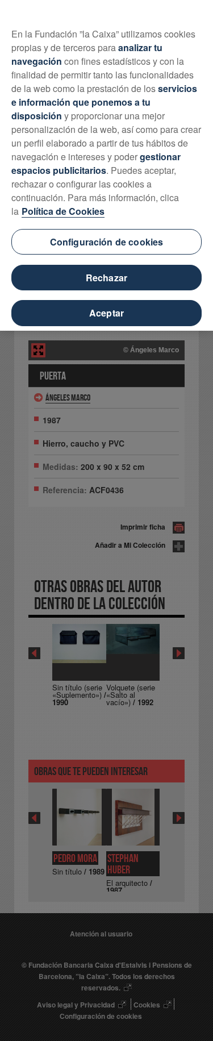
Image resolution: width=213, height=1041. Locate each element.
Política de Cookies (63, 211)
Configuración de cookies (107, 241)
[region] (106, 165)
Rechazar (106, 277)
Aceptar (106, 312)
